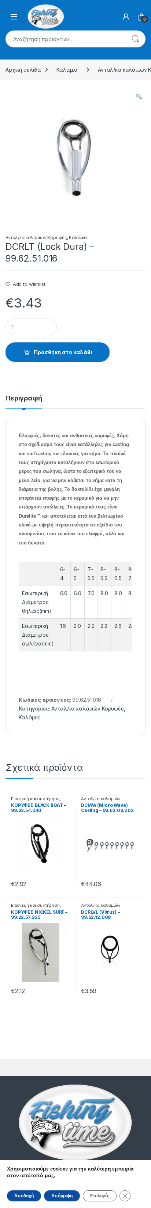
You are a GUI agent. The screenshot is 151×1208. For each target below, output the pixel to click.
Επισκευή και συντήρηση (35, 798)
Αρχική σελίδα (23, 69)
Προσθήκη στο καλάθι (63, 352)
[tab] (23, 401)
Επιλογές (99, 1196)
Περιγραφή (23, 398)
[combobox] (65, 38)
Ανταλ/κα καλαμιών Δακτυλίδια (101, 801)
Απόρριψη (62, 1196)
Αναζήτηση (135, 38)
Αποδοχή (24, 1196)
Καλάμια (67, 69)
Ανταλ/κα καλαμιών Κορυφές (36, 237)
